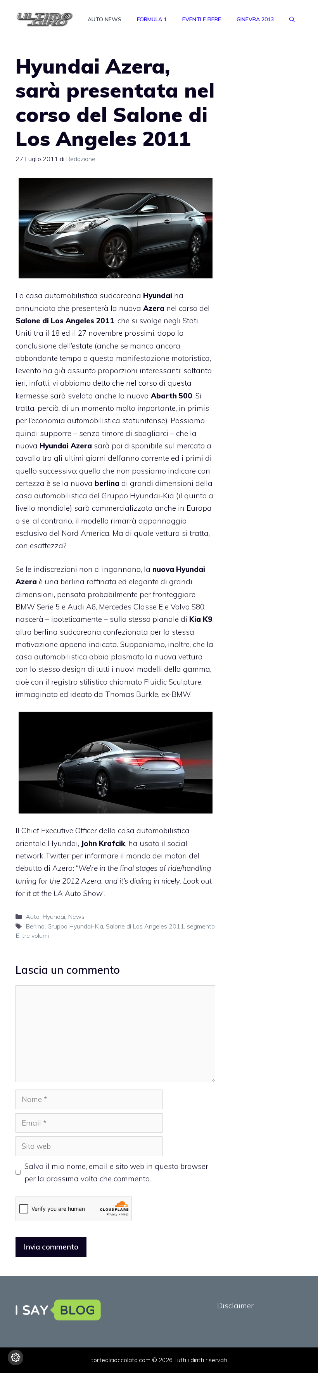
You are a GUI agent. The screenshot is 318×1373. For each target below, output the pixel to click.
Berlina (35, 926)
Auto (33, 916)
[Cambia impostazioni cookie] (15, 1357)
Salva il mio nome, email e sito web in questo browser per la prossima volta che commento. (116, 1172)
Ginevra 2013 (255, 19)
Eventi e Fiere (201, 19)
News (76, 916)
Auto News (104, 19)
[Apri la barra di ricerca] (292, 19)
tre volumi (35, 935)
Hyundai (53, 916)
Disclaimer (235, 1305)
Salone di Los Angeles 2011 (145, 926)
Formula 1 (152, 19)
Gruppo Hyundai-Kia (75, 926)
